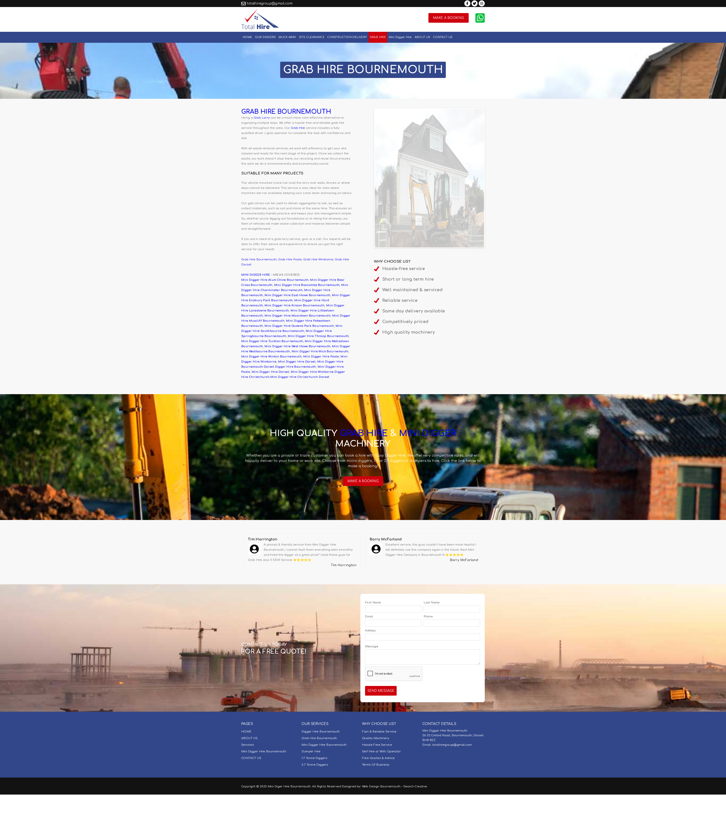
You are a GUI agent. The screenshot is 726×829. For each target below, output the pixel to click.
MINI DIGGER (427, 468)
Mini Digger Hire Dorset (297, 361)
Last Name (432, 637)
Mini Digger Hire (400, 37)
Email (369, 651)
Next (489, 126)
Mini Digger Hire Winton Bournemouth (271, 356)
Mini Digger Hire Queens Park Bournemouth (299, 326)
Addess (370, 665)
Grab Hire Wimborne (318, 259)
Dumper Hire (311, 786)
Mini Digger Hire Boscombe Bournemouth (307, 285)
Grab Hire (298, 128)
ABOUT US (422, 37)
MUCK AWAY (287, 37)
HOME (247, 37)
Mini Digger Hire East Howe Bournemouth (297, 295)
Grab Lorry (262, 117)
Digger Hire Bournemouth (295, 366)
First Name (373, 637)
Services (247, 779)
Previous (369, 126)
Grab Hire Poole (290, 259)
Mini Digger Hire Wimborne (312, 372)
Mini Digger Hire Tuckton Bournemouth (272, 341)
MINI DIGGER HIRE (255, 274)
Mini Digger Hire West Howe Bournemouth (297, 346)
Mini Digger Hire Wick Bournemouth (320, 351)
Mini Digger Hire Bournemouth (263, 786)
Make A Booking (448, 18)
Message (371, 681)
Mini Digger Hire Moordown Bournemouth (297, 315)
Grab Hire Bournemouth (259, 259)
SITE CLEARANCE (312, 37)
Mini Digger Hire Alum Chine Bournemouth (275, 280)
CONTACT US (443, 37)
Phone (428, 651)
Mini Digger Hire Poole (321, 356)
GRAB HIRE (378, 37)
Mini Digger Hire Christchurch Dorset (299, 377)
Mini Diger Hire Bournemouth (289, 821)
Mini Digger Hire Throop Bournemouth (318, 336)
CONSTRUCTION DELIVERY (347, 37)
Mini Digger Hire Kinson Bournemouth (294, 305)
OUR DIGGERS (265, 37)
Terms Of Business (375, 799)
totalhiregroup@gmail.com (269, 3)
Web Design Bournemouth (381, 821)
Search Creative (415, 821)
